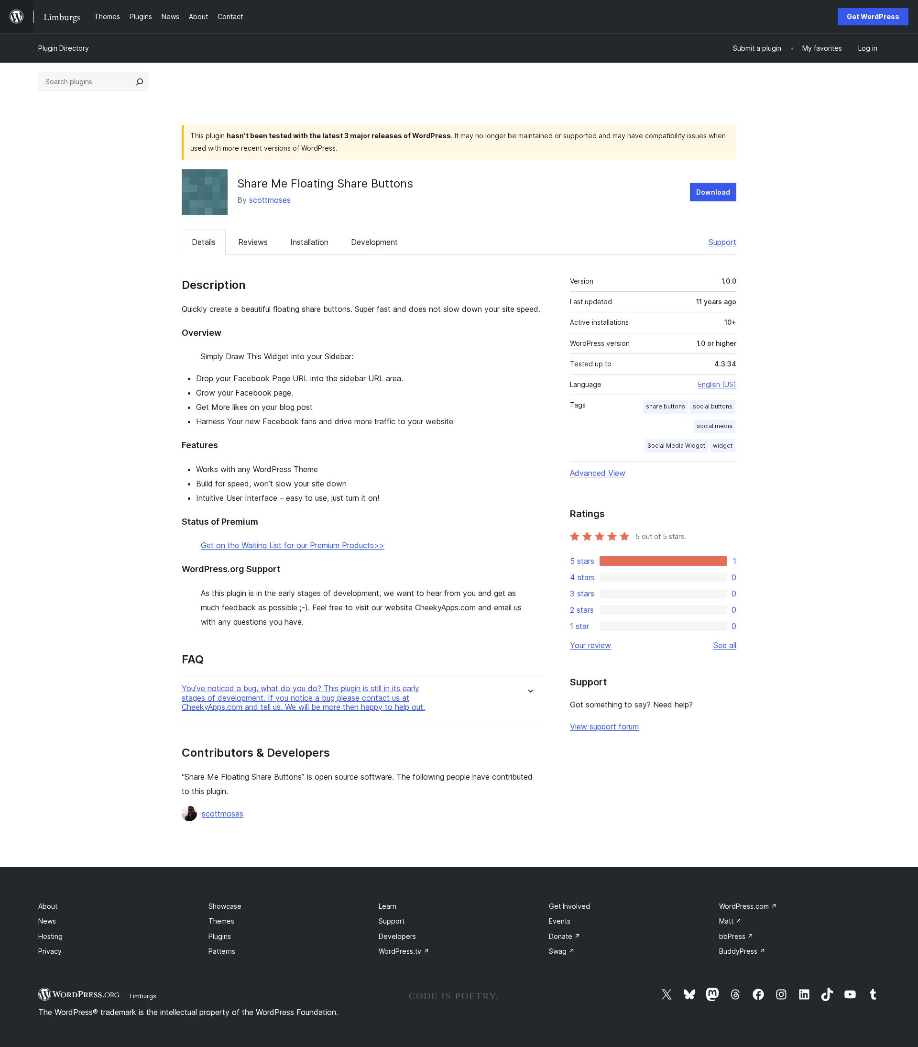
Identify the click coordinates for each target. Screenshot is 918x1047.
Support (722, 242)
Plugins (219, 936)
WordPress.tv (404, 951)
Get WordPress (873, 16)
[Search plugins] (139, 81)
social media (714, 426)
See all (724, 645)
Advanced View (597, 473)
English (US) (717, 384)
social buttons (712, 406)
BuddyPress (742, 951)
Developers (397, 936)
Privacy (50, 951)
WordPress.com (748, 906)
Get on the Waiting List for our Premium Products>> (292, 545)
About (47, 906)
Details (204, 242)
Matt (730, 921)
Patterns (221, 951)
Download (713, 192)
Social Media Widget (676, 445)
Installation (309, 242)
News (47, 921)
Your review (590, 645)
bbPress (736, 936)
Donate (564, 936)
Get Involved (569, 906)
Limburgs (143, 996)
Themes (221, 921)
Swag (562, 951)
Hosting (50, 936)
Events (559, 921)
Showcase (224, 906)
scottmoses (270, 200)
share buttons (665, 406)
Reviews (253, 242)
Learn (387, 906)
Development (374, 242)
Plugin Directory (63, 48)
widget (722, 445)
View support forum (604, 726)
